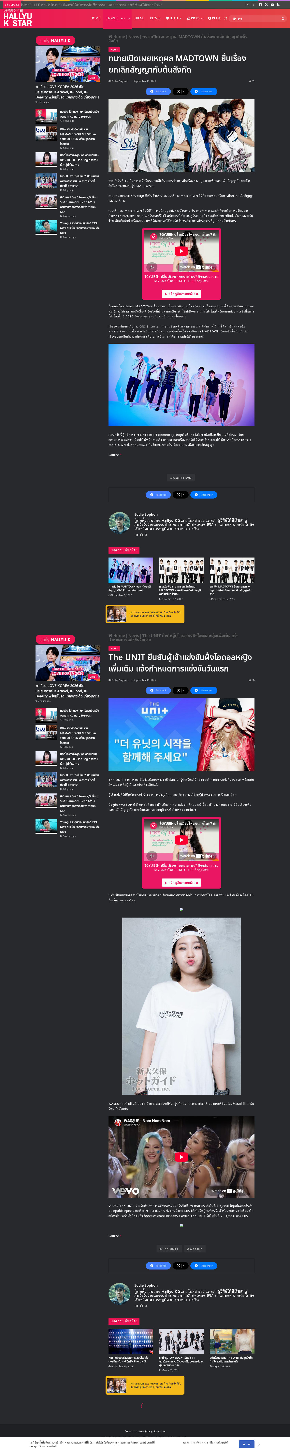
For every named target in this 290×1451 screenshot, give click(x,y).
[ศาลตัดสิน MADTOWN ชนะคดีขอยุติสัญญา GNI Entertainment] (131, 570)
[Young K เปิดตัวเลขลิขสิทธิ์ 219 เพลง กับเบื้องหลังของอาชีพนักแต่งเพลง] (46, 227)
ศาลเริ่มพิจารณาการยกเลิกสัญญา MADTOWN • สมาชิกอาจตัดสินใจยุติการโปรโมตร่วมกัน (180, 590)
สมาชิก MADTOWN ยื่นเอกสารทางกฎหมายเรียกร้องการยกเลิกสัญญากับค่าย (230, 590)
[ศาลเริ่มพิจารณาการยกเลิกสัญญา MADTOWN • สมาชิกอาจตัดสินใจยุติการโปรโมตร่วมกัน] (181, 570)
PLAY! (215, 18)
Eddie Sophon (119, 81)
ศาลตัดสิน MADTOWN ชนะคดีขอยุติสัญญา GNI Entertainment (130, 588)
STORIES (115, 18)
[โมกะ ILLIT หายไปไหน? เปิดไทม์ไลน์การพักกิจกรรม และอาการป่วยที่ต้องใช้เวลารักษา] (46, 180)
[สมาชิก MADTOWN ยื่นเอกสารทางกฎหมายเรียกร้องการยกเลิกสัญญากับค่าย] (232, 570)
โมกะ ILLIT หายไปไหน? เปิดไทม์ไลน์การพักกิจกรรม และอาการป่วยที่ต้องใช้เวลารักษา (79, 181)
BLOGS (155, 18)
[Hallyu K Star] (18, 18)
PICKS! (195, 18)
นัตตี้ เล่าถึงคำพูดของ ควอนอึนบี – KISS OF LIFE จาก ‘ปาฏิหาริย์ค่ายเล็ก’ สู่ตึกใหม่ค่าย (79, 160)
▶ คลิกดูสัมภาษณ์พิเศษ (181, 293)
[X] (146, 534)
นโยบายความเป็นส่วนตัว (169, 1442)
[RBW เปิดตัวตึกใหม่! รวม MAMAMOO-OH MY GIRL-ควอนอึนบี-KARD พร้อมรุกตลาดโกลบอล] (46, 133)
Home (118, 36)
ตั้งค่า (61, 1446)
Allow (247, 1444)
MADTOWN (182, 477)
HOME (95, 18)
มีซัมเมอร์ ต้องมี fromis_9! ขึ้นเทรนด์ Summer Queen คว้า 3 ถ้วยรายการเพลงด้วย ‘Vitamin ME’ (101, 4)
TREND (139, 18)
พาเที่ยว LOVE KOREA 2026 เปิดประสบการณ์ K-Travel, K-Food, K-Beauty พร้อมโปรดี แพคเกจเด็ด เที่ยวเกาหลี (67, 92)
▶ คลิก (167, 615)
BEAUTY (175, 18)
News (133, 36)
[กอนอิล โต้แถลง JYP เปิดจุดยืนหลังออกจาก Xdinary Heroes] (46, 116)
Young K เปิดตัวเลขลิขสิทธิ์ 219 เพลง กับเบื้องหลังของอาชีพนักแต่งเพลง (80, 228)
